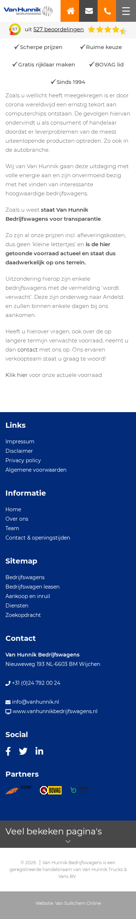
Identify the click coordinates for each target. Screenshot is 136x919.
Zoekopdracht (23, 615)
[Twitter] (23, 751)
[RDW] (22, 792)
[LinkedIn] (39, 751)
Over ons (16, 519)
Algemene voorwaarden (35, 470)
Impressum (19, 441)
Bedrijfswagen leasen (32, 586)
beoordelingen (58, 29)
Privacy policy (23, 460)
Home (13, 509)
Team (12, 528)
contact (27, 349)
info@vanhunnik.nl (35, 702)
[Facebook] (8, 751)
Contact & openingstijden (37, 537)
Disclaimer (19, 451)
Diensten (16, 605)
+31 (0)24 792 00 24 (35, 683)
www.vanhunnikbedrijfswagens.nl (54, 711)
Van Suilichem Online (78, 903)
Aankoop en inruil (27, 596)
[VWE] (83, 792)
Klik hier (16, 374)
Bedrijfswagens (25, 577)
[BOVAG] (55, 792)
